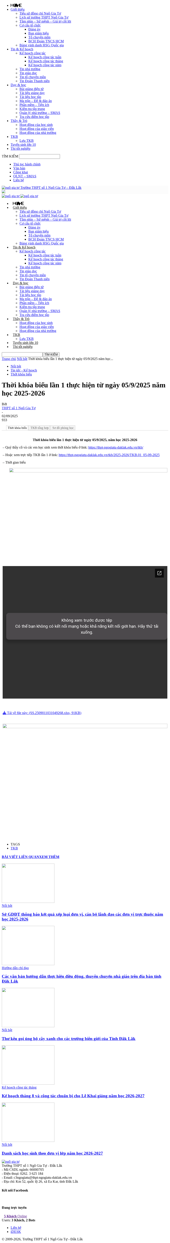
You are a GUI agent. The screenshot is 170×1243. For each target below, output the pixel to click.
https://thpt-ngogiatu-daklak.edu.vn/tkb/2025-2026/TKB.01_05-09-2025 (109, 455)
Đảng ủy (34, 29)
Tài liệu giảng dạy (32, 93)
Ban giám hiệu (38, 33)
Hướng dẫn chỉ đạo (15, 968)
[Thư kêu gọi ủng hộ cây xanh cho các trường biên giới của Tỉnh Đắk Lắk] (28, 1026)
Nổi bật (22, 359)
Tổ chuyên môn (39, 37)
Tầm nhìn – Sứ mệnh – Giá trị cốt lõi (45, 21)
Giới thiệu (18, 9)
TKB (14, 136)
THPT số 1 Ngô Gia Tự (19, 408)
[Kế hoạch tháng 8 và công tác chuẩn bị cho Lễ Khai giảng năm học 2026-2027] (28, 1083)
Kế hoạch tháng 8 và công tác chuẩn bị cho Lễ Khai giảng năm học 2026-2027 (73, 1095)
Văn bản (19, 168)
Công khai (20, 172)
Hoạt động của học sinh (36, 125)
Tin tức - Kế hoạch (24, 370)
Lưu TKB (26, 140)
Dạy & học (18, 85)
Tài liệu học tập (30, 97)
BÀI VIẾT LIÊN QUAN (20, 857)
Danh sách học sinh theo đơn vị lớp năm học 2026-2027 (52, 1153)
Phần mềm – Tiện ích (34, 105)
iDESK (16, 1232)
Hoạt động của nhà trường (37, 133)
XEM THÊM (49, 857)
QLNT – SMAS (24, 176)
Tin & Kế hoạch (22, 49)
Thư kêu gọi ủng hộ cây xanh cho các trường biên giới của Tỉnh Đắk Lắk (68, 1038)
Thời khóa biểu (21, 374)
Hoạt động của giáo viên (36, 129)
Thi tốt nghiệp (20, 148)
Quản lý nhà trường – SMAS (39, 113)
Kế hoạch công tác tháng (45, 61)
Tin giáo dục (28, 73)
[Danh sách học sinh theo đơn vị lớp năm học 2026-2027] (28, 1141)
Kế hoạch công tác (32, 53)
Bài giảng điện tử (31, 89)
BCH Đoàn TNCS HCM (46, 41)
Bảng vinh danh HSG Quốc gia (41, 45)
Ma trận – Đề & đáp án (35, 101)
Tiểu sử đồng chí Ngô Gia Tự (40, 13)
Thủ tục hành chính (27, 164)
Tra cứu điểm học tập (34, 117)
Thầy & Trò (19, 121)
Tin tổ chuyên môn (32, 77)
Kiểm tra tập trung (32, 109)
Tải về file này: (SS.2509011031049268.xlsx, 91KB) (43, 713)
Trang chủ (9, 359)
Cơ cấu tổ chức (30, 25)
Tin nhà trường (29, 69)
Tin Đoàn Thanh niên (34, 81)
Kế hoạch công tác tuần (44, 57)
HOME (16, 5)
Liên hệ (18, 180)
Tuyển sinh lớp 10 (23, 144)
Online (15, 1216)
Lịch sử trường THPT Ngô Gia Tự (43, 17)
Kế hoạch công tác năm (44, 65)
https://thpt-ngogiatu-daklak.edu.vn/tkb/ (115, 447)
